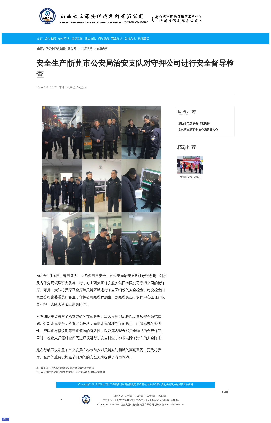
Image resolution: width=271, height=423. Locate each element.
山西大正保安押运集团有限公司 (56, 48)
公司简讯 (63, 38)
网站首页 (118, 395)
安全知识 (116, 38)
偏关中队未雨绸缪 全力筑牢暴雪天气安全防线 (70, 367)
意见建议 (143, 38)
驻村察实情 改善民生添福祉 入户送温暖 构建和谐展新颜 (75, 372)
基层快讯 (90, 38)
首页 (40, 38)
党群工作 (77, 38)
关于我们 (129, 395)
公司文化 (130, 38)
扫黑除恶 (103, 38)
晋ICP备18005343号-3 (152, 400)
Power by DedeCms (174, 404)
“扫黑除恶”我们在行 (190, 177)
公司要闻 (50, 38)
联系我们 (140, 395)
